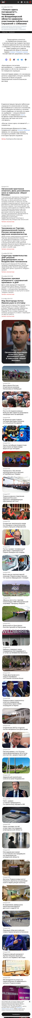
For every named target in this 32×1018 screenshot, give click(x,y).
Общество (5, 32)
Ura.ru (23, 115)
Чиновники (12, 32)
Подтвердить (16, 1014)
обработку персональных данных (12, 1008)
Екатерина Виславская (14, 139)
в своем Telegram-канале (19, 52)
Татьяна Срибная (23, 130)
